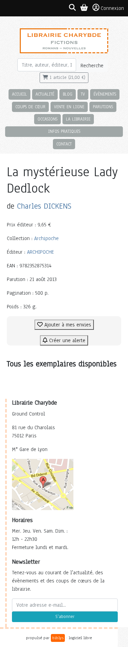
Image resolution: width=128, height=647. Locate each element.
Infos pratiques (64, 131)
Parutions (103, 107)
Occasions (47, 119)
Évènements (105, 94)
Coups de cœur (30, 107)
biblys (57, 638)
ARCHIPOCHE (40, 252)
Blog (67, 94)
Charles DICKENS (44, 206)
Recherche (92, 65)
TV (83, 94)
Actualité (44, 94)
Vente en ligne (69, 107)
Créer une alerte (66, 340)
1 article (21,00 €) (66, 77)
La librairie (78, 119)
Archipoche (46, 238)
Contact (64, 144)
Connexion (112, 8)
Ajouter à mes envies (67, 324)
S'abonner (64, 617)
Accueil (19, 94)
